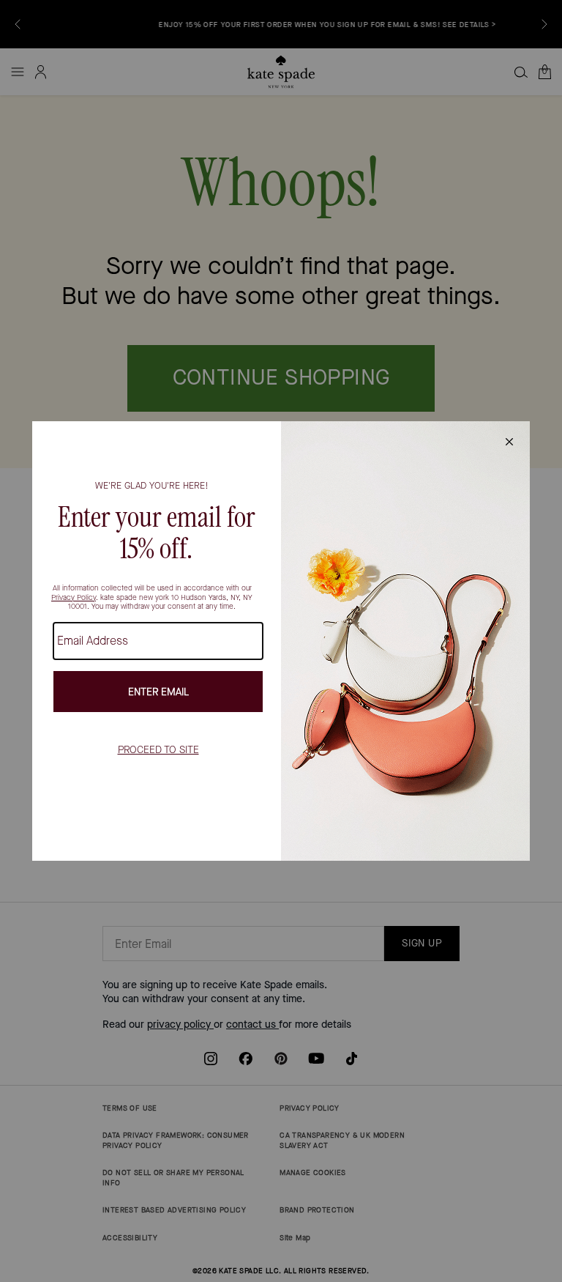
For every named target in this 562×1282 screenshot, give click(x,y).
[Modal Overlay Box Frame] (281, 641)
